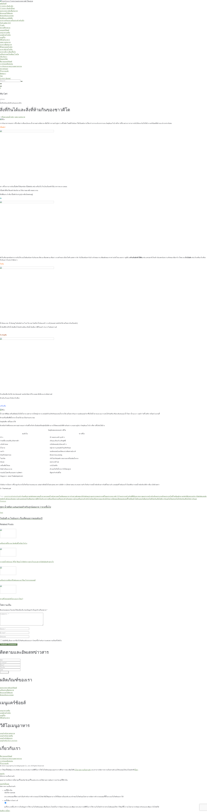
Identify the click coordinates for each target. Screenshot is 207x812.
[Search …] (1, 83)
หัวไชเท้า (41, 499)
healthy (19, 496)
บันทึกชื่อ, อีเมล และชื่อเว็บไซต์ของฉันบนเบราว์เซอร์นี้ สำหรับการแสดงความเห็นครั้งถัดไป (32, 640)
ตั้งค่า (136, 770)
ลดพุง (23, 499)
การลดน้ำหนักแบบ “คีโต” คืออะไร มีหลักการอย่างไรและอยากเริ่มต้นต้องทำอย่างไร (27, 562)
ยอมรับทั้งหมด (4, 784)
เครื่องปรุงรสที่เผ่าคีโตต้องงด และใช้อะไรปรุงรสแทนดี (17, 580)
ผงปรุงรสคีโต (101, 496)
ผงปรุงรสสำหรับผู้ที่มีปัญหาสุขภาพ (131, 496)
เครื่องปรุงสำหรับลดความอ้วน (67, 499)
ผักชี (185, 496)
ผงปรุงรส (94, 496)
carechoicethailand (10, 496)
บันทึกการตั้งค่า (5, 811)
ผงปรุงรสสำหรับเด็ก (149, 496)
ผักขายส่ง (181, 496)
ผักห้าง (4, 499)
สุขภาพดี (35, 499)
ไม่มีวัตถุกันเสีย (154, 499)
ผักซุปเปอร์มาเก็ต (192, 496)
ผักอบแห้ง (9, 499)
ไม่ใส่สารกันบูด (192, 499)
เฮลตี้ (126, 499)
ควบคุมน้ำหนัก (49, 496)
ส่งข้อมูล (4, 672)
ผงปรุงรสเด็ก (160, 496)
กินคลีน (24, 496)
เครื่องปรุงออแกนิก (99, 499)
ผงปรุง (89, 496)
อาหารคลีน (47, 499)
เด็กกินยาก (108, 499)
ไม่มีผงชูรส (145, 499)
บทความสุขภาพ (20, 117)
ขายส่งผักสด (31, 496)
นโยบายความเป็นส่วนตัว (82, 770)
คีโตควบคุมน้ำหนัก (8, 117)
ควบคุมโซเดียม (59, 496)
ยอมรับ (2, 774)
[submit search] (21, 81)
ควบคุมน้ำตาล (40, 496)
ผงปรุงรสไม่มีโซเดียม (171, 496)
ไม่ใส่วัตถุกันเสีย (181, 499)
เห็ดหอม (114, 499)
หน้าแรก (2, 99)
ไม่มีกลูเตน (138, 499)
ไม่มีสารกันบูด (163, 499)
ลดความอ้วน (17, 499)
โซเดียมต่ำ (131, 499)
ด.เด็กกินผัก (83, 496)
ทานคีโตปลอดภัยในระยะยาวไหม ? (11, 599)
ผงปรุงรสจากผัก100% (113, 496)
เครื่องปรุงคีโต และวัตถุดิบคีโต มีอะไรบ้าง (13, 543)
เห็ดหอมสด (120, 499)
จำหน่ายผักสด (75, 496)
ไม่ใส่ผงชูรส (172, 499)
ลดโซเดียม (28, 499)
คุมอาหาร (67, 496)
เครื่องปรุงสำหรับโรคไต (85, 499)
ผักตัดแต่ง (201, 496)
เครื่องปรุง (54, 499)
